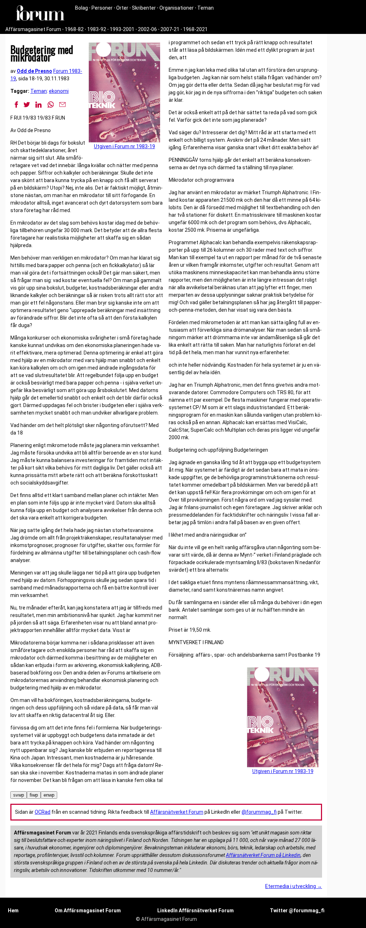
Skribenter (144, 8)
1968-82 (74, 29)
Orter (122, 8)
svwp (18, 795)
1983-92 (96, 29)
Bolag (81, 8)
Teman (205, 8)
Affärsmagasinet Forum (33, 29)
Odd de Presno (34, 71)
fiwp (34, 795)
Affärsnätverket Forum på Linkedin (263, 855)
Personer (102, 8)
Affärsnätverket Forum (176, 812)
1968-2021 (195, 29)
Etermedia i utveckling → (293, 886)
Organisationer (176, 8)
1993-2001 (122, 29)
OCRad (42, 812)
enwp (49, 795)
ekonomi (59, 91)
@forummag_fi (259, 812)
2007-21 (169, 29)
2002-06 (147, 29)
